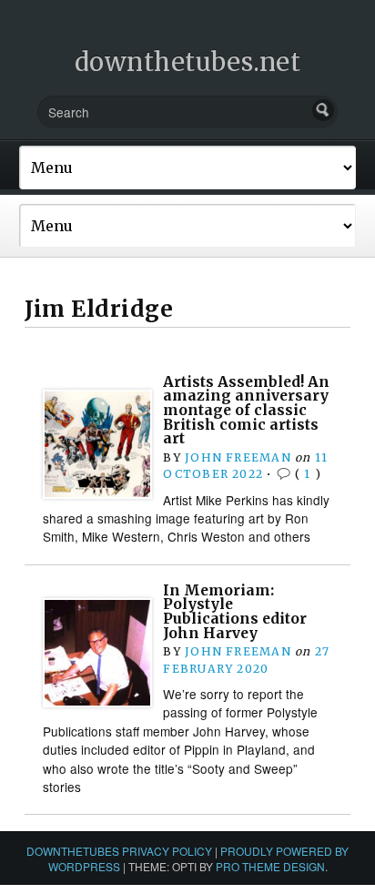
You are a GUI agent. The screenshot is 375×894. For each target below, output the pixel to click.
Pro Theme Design (270, 866)
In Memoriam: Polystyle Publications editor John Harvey (235, 612)
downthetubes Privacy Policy (119, 850)
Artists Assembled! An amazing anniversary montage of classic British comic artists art (246, 410)
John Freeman (238, 457)
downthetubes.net (188, 61)
